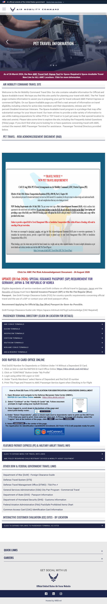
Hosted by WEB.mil (53, 601)
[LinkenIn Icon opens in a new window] (53, 594)
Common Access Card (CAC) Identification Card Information (33, 509)
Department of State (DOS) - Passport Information (28, 494)
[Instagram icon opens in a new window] (61, 594)
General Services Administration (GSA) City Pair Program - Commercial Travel (41, 490)
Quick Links (10, 550)
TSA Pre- (53, 484)
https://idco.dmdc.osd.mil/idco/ (73, 369)
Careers (9, 558)
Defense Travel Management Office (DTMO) (24, 484)
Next (96, 41)
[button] (55, 2)
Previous (10, 41)
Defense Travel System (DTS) (17, 479)
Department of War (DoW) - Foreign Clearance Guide (29, 475)
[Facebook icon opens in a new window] (46, 594)
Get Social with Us (53, 570)
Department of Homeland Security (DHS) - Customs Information (34, 499)
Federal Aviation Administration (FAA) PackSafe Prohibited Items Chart (38, 504)
